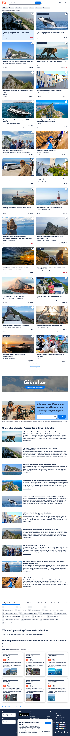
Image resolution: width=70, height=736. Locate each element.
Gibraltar (10, 707)
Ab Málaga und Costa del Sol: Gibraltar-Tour (10, 654)
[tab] (11, 603)
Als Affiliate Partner (60, 719)
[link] (18, 26)
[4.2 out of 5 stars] (6, 650)
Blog (47, 718)
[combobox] (21, 2)
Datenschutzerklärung (34, 718)
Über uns (48, 713)
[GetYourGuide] (4, 3)
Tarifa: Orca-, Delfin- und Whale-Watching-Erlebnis (56, 654)
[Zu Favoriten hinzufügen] (32, 14)
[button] (18, 26)
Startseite (4, 707)
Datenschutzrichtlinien (30, 423)
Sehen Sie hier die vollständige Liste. (34, 634)
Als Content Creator (60, 717)
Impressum (32, 716)
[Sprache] (60, 3)
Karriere (48, 716)
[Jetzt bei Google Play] (24, 715)
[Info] (21, 10)
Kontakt (32, 713)
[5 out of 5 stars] (12, 657)
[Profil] (65, 3)
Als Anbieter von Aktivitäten (59, 714)
